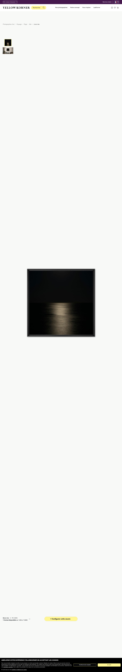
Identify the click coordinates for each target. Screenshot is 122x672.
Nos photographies (61, 7)
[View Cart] (117, 7)
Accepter (109, 664)
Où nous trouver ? (10, 2)
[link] (16, 8)
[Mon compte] (112, 7)
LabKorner (96, 7)
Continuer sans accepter (85, 664)
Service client (107, 2)
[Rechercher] (44, 8)
